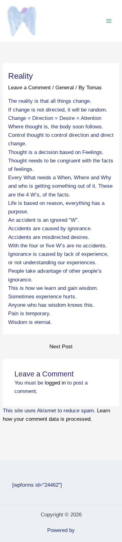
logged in (55, 383)
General (64, 88)
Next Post (61, 346)
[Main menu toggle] (109, 21)
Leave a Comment (29, 88)
